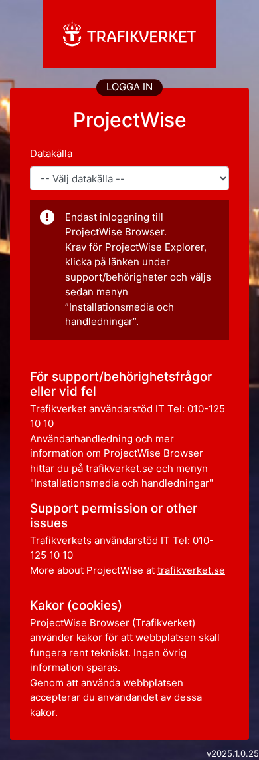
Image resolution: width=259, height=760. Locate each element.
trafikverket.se (119, 468)
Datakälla (51, 153)
